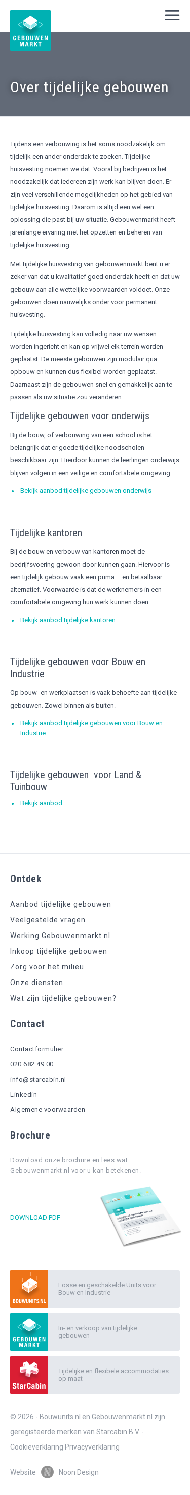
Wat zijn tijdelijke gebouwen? (63, 998)
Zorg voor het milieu (47, 967)
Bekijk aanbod (41, 803)
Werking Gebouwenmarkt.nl (60, 935)
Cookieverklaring (36, 1447)
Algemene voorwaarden (47, 1109)
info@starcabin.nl (38, 1079)
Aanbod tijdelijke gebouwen (60, 904)
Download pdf (35, 1217)
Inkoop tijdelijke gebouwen (58, 951)
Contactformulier (36, 1049)
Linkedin (23, 1094)
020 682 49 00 (32, 1064)
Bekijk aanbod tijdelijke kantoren (68, 620)
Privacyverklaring (92, 1447)
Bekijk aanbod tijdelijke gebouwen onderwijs (85, 490)
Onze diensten (36, 982)
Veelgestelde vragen (48, 920)
